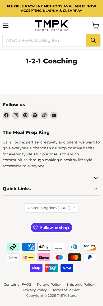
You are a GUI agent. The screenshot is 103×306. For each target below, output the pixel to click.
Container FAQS (17, 284)
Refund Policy (49, 284)
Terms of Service (66, 290)
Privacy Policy (35, 290)
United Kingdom (49, 208)
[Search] (93, 40)
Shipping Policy (80, 284)
